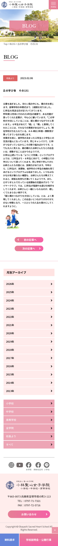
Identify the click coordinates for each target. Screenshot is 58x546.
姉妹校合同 (38, 469)
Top (6, 43)
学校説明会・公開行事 (38, 539)
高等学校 (11, 420)
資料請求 (10, 539)
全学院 (10, 428)
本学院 (28, 469)
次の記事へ (28, 248)
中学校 (10, 411)
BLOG (12, 43)
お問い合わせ (29, 514)
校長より (11, 436)
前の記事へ (30, 239)
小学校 (10, 403)
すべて (9, 444)
